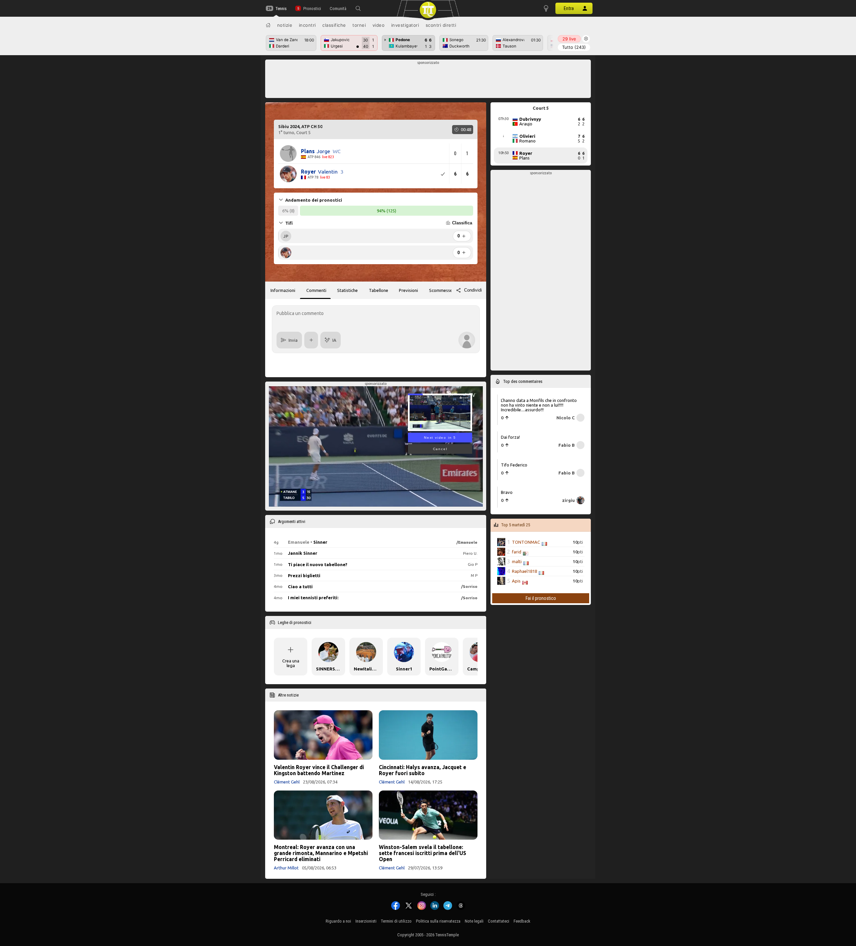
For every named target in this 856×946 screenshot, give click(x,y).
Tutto (574, 47)
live (569, 38)
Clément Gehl (287, 781)
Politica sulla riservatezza (438, 921)
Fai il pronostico (541, 598)
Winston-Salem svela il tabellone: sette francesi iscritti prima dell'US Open (422, 853)
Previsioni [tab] (408, 290)
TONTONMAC (526, 542)
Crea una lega (290, 663)
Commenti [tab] (316, 290)
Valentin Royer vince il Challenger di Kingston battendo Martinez (319, 770)
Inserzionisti (366, 921)
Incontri (307, 25)
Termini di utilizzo (396, 921)
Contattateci (498, 921)
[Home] (268, 25)
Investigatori (405, 25)
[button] (358, 8)
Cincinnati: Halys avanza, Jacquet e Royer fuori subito (422, 770)
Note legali (474, 921)
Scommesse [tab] (440, 290)
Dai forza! (510, 437)
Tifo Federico (514, 464)
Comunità (338, 8)
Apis (516, 581)
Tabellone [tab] (378, 290)
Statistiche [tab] (347, 290)
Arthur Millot (286, 867)
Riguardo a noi (338, 921)
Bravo (507, 492)
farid (516, 551)
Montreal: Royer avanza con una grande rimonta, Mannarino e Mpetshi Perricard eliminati (321, 853)
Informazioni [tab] (283, 290)
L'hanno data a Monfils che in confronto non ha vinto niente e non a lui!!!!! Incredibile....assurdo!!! (539, 405)
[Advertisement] (428, 81)
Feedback (522, 921)
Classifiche (334, 25)
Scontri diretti (441, 25)
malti (517, 561)
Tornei (359, 25)
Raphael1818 (524, 571)
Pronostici (312, 8)
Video (378, 25)
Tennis (281, 8)
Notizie (285, 25)
